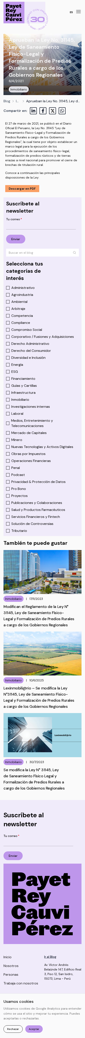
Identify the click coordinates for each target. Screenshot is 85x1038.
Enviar (15, 239)
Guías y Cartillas (24, 385)
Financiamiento (23, 378)
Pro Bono (18, 488)
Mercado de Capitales (29, 432)
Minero (16, 439)
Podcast (18, 474)
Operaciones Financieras (31, 460)
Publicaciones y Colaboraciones (36, 502)
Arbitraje (18, 308)
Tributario (19, 530)
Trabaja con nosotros (20, 983)
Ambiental (19, 301)
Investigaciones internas (30, 406)
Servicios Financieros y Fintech (35, 516)
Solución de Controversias (32, 523)
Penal (15, 467)
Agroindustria (22, 294)
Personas (10, 974)
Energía (17, 364)
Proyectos (19, 495)
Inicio (7, 957)
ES (71, 12)
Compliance (20, 322)
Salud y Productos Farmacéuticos (38, 509)
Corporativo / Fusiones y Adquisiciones (42, 336)
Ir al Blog (50, 957)
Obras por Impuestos (28, 453)
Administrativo (23, 287)
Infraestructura (23, 392)
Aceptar (34, 1029)
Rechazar (13, 1029)
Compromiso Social (26, 329)
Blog (6, 101)
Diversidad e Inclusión (28, 357)
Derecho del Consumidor (31, 350)
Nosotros (11, 965)
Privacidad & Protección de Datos (38, 481)
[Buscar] (74, 253)
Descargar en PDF (22, 189)
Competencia (22, 315)
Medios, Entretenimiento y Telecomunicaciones (32, 423)
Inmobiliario (18, 89)
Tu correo (14, 219)
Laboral (17, 413)
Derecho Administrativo (30, 343)
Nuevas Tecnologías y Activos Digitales (42, 446)
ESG (14, 371)
